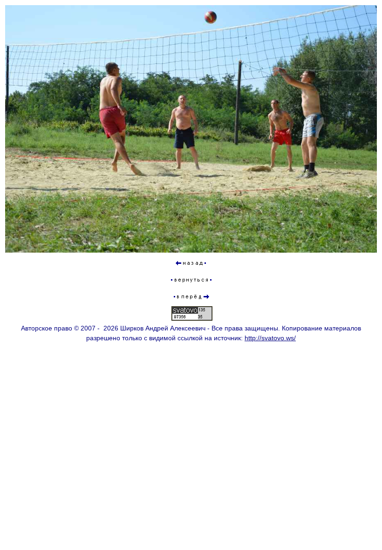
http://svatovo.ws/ (270, 338)
